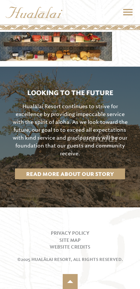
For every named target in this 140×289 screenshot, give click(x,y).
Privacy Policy (70, 233)
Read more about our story (70, 174)
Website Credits (70, 247)
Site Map (70, 240)
